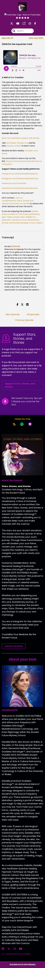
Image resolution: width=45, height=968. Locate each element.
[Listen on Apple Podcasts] (30, 424)
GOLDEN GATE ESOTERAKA (18, 954)
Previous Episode (24, 320)
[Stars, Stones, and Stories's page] (22, 23)
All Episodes (33, 314)
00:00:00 (15, 246)
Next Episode (13, 314)
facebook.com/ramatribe (14, 183)
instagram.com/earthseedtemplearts (20, 173)
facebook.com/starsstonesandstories (20, 188)
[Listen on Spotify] (22, 424)
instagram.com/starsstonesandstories (20, 178)
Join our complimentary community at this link (17, 200)
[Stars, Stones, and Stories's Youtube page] (16, 23)
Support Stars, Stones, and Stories (20, 385)
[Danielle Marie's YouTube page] (22, 949)
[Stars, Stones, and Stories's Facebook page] (33, 23)
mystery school (13, 145)
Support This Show (13, 646)
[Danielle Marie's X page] (10, 949)
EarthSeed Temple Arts (17, 143)
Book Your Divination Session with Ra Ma (20, 138)
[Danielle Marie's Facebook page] (4, 949)
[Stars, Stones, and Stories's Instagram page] (28, 23)
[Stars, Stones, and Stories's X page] (11, 23)
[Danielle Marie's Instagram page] (16, 949)
